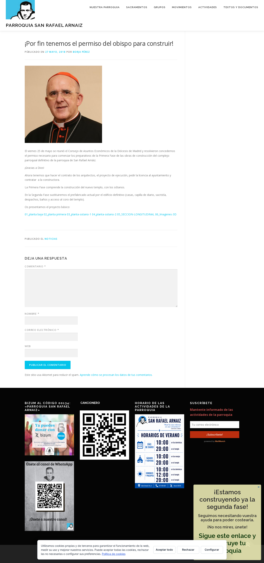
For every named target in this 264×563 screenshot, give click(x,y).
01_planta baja (34, 214)
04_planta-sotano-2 (104, 214)
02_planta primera (55, 214)
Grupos (159, 7)
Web (28, 346)
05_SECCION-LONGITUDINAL (135, 214)
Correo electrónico (42, 330)
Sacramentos (136, 7)
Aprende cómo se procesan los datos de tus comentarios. (116, 375)
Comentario (35, 266)
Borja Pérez (81, 51)
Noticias (51, 238)
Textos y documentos (240, 7)
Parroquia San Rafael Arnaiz (44, 25)
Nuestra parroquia (105, 7)
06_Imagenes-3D (165, 214)
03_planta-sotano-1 (79, 214)
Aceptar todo (164, 549)
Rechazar (188, 549)
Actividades (207, 7)
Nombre (32, 313)
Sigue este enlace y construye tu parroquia (227, 543)
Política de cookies (113, 553)
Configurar (212, 549)
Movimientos (182, 7)
